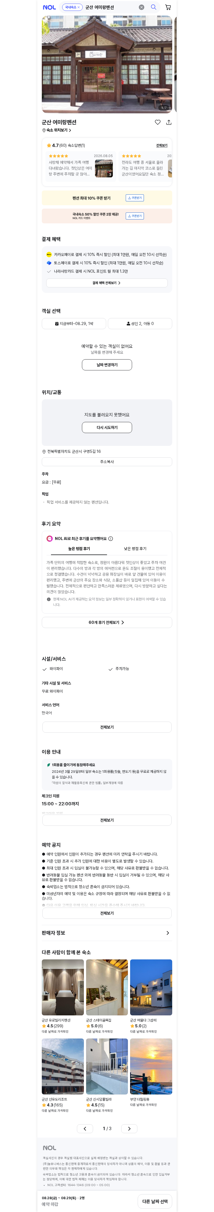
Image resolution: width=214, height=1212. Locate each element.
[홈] (49, 7)
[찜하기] (157, 122)
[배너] (107, 197)
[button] (110, 7)
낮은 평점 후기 (135, 548)
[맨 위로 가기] (166, 1182)
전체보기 (161, 145)
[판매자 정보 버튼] (167, 932)
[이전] (85, 1128)
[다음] (129, 1128)
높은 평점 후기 (79, 548)
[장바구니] (168, 7)
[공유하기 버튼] (168, 122)
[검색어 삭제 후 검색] (141, 7)
